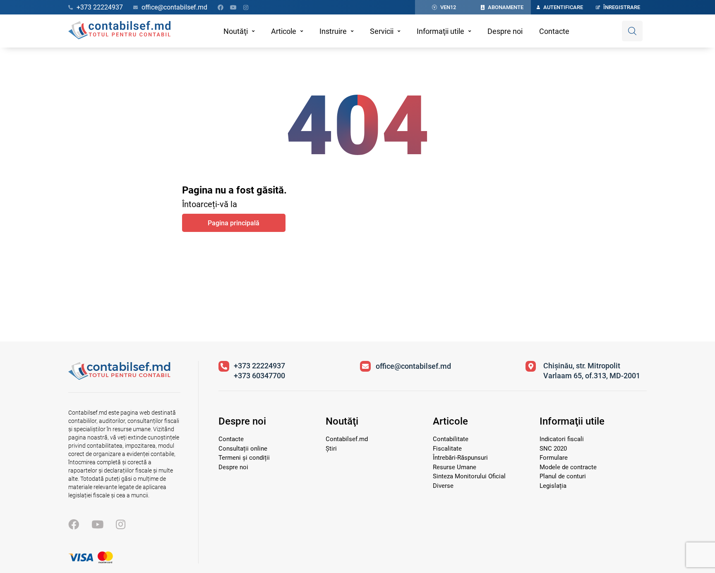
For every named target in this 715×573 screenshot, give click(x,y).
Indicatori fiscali (562, 439)
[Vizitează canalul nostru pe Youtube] (233, 7)
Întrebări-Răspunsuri (460, 457)
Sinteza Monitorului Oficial (469, 476)
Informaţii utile (440, 31)
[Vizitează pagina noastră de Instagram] (245, 7)
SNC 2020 (553, 448)
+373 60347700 (259, 375)
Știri (331, 448)
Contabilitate (450, 439)
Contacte (554, 31)
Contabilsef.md (347, 439)
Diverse (443, 485)
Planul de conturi (563, 476)
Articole (283, 31)
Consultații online (242, 448)
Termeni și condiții (244, 457)
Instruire (333, 31)
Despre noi (505, 31)
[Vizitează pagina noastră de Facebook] (220, 7)
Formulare (554, 457)
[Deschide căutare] (632, 31)
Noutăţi (235, 31)
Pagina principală (233, 223)
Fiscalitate (447, 448)
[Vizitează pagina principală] (119, 31)
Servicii (381, 31)
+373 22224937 (259, 365)
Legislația (553, 485)
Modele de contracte (568, 467)
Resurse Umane (454, 467)
